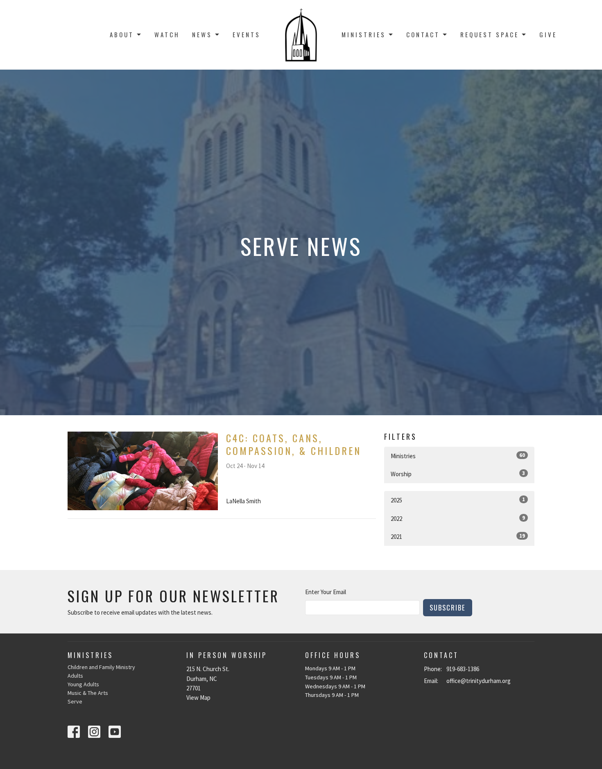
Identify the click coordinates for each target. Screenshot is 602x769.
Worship (458, 474)
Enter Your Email (325, 592)
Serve (75, 701)
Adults (75, 675)
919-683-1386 (462, 669)
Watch (167, 34)
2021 (458, 536)
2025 (458, 500)
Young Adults (83, 684)
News (202, 34)
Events (246, 34)
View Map (198, 697)
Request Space (489, 34)
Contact (423, 34)
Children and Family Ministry (101, 667)
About (122, 34)
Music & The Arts (88, 693)
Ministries (364, 34)
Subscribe (448, 607)
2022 (458, 518)
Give (548, 34)
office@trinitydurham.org (478, 681)
